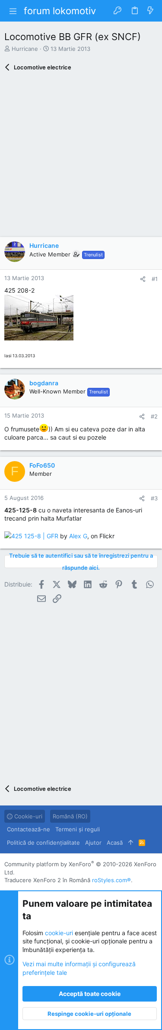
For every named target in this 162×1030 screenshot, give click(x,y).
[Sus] (130, 842)
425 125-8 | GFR (34, 536)
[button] (13, 11)
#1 (155, 278)
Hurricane (25, 48)
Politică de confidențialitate (43, 842)
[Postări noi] (150, 11)
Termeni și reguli (77, 829)
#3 (154, 498)
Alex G (78, 536)
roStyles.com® (111, 880)
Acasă (115, 842)
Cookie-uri (27, 816)
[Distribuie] (143, 279)
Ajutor (93, 842)
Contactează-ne (28, 829)
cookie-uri (59, 932)
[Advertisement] (81, 156)
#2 (154, 416)
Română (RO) (70, 816)
